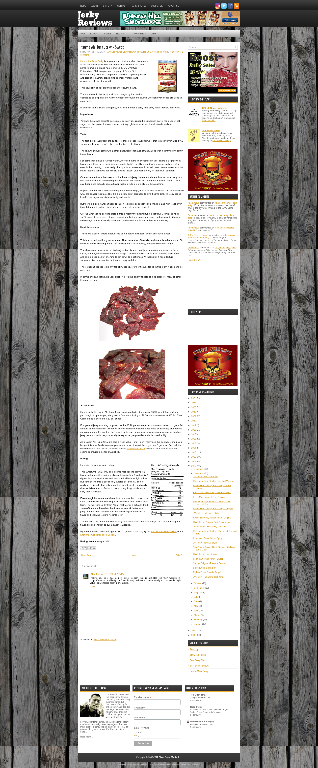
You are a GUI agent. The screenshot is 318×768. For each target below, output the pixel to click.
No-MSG (147, 52)
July (196, 597)
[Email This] (81, 548)
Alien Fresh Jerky (136, 448)
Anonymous (193, 203)
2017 (194, 434)
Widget (200, 260)
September (199, 588)
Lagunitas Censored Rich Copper (97, 534)
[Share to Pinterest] (94, 548)
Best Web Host (194, 765)
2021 (194, 416)
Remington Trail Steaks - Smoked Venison (213, 481)
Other (155, 33)
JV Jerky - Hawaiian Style (205, 476)
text (139, 736)
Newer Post (86, 555)
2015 (194, 443)
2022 (194, 412)
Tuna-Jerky (174, 52)
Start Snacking (209, 120)
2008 (194, 635)
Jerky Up (194, 649)
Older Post (180, 555)
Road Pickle (196, 707)
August (197, 592)
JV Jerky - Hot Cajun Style (206, 513)
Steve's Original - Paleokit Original (209, 563)
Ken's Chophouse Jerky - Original (209, 497)
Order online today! (221, 140)
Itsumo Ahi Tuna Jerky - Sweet (102, 47)
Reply (92, 586)
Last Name (139, 717)
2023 (194, 407)
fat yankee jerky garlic (225, 247)
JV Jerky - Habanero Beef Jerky (208, 577)
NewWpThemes (133, 765)
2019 (194, 425)
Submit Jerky (139, 6)
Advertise (173, 6)
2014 (194, 448)
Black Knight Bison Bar (204, 568)
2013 (194, 452)
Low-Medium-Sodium (132, 52)
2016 (194, 439)
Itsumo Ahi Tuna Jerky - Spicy (207, 538)
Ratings (95, 33)
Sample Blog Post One (200, 697)
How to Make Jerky (199, 671)
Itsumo (119, 52)
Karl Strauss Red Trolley (163, 531)
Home (83, 6)
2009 (194, 630)
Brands (107, 33)
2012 (194, 457)
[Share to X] (88, 548)
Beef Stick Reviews (199, 666)
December (199, 469)
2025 (194, 398)
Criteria (107, 6)
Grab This (193, 260)
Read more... (86, 737)
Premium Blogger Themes (175, 765)
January (198, 624)
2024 (194, 402)
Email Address (142, 697)
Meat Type (122, 33)
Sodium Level (139, 33)
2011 (194, 461)
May (196, 606)
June (196, 601)
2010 (194, 466)
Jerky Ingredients (198, 655)
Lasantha (160, 765)
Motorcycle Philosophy (202, 721)
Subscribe (157, 6)
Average (111, 52)
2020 (194, 420)
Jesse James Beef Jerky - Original (209, 526)
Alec (93, 574)
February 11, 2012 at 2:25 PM (110, 574)
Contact (122, 6)
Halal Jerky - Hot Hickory (205, 554)
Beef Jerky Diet (197, 660)
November (199, 473)
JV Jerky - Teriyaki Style (205, 543)
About (94, 6)
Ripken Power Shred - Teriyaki (207, 572)
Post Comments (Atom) (105, 639)
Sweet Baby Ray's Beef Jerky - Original (212, 517)
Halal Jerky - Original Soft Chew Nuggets (212, 522)
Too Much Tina (197, 695)
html (139, 732)
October (198, 583)
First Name (140, 707)
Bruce (190, 215)
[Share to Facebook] (91, 548)
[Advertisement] (213, 285)
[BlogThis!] (85, 548)
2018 (194, 430)
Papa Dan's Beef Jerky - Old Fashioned (212, 492)
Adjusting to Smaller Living (202, 724)
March (197, 615)
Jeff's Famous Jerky (197, 235)
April (196, 610)
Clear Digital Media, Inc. (170, 757)
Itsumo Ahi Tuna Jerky (92, 61)
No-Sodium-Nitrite (160, 52)
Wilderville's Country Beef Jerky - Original (213, 508)
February (198, 619)
